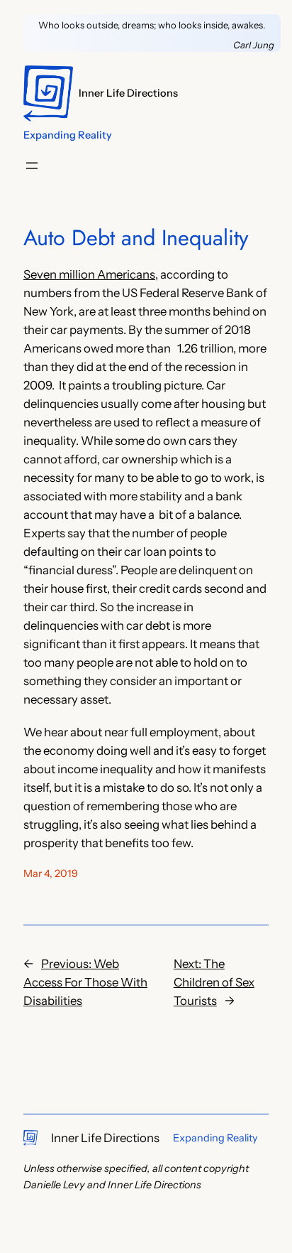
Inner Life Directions (128, 93)
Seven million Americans (89, 274)
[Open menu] (31, 165)
